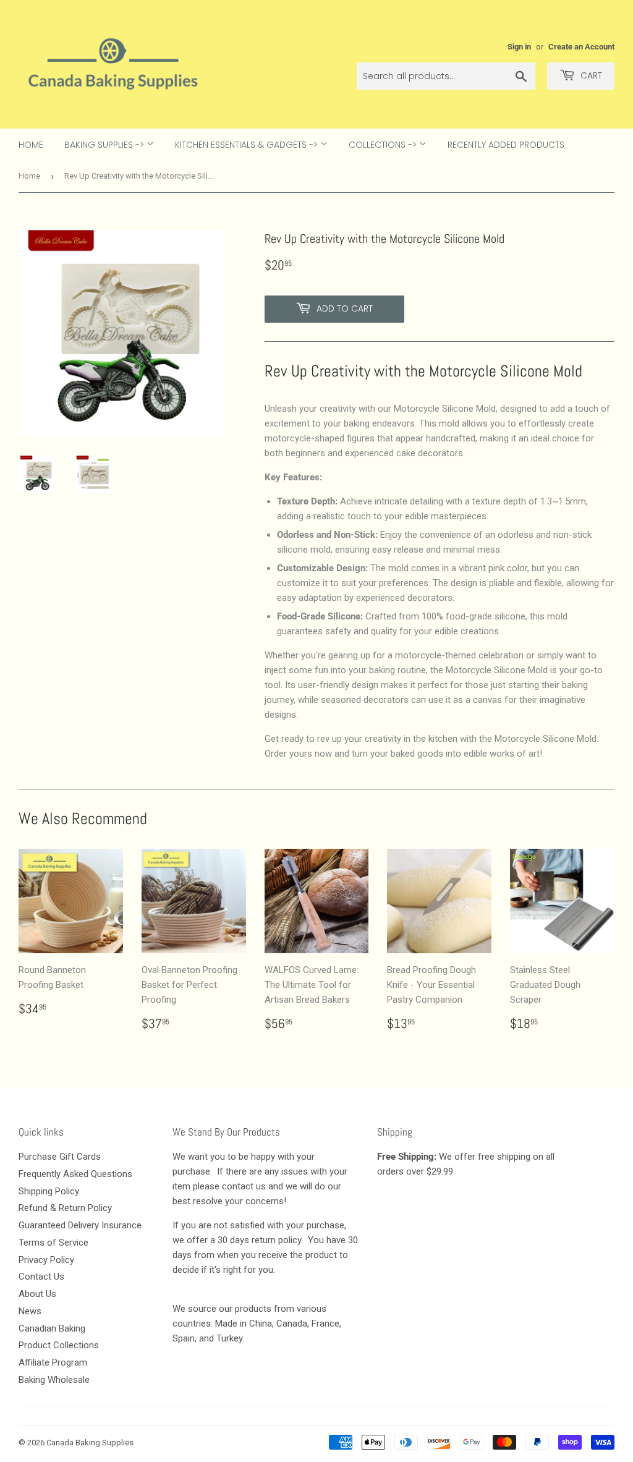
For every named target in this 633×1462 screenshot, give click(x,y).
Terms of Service (53, 1242)
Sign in (519, 46)
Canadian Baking (52, 1328)
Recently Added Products (506, 144)
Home (31, 144)
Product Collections (59, 1345)
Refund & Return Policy (65, 1207)
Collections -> (384, 144)
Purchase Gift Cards (60, 1156)
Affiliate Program (53, 1362)
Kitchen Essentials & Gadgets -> (247, 144)
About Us (37, 1293)
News (30, 1311)
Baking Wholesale (54, 1379)
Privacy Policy (46, 1259)
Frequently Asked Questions (75, 1173)
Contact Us (41, 1276)
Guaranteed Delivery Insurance (80, 1225)
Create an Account (581, 46)
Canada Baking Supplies (90, 1442)
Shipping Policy (49, 1191)
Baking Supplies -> (105, 144)
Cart (590, 75)
